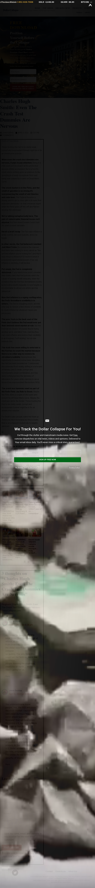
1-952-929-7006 (25, 2)
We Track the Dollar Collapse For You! (47, 429)
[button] (90, 4)
